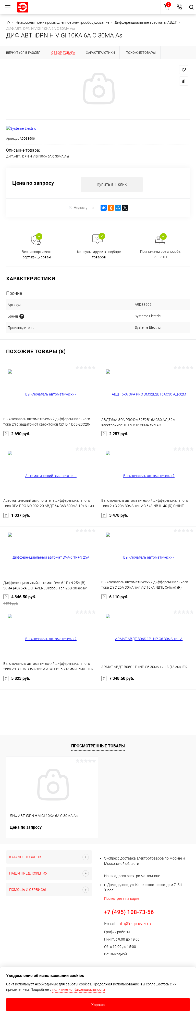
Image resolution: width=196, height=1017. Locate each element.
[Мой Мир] (118, 208)
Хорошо (98, 1005)
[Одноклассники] (111, 208)
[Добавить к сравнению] (183, 81)
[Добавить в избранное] (183, 69)
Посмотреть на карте (121, 898)
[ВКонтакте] (104, 208)
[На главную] (22, 7)
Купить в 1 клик (112, 184)
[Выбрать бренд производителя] (21, 316)
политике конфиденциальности (78, 989)
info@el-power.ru (134, 923)
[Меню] (8, 7)
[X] (125, 208)
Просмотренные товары (98, 746)
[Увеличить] (98, 89)
